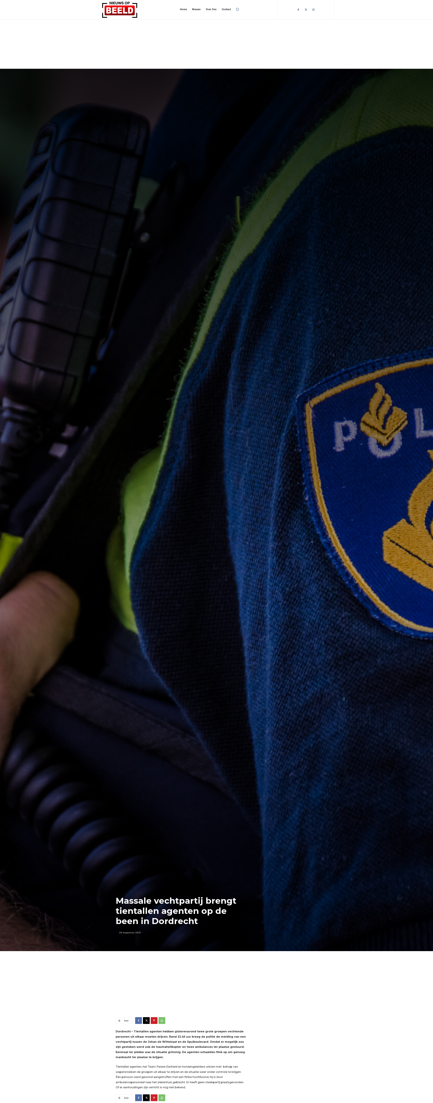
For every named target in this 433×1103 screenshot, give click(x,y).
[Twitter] (306, 10)
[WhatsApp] (161, 1020)
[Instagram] (313, 10)
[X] (146, 1020)
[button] (237, 9)
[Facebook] (298, 10)
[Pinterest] (154, 1020)
